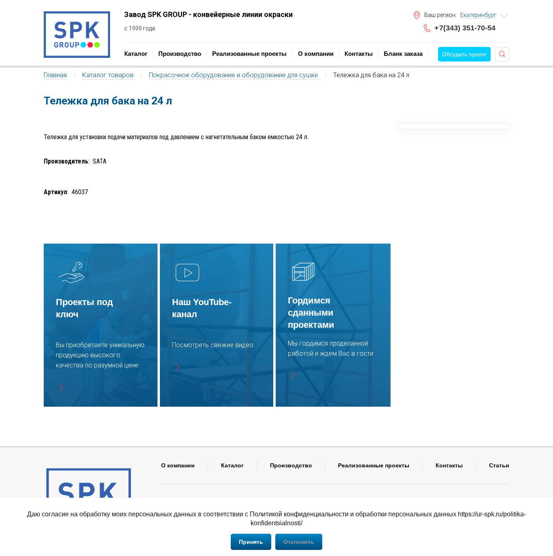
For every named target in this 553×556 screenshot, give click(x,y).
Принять (251, 542)
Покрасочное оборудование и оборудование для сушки (234, 75)
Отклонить (298, 542)
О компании (316, 53)
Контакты (359, 53)
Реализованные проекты (249, 53)
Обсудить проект (464, 54)
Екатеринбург (478, 15)
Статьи (499, 465)
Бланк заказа (403, 53)
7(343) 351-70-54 (465, 28)
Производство (179, 53)
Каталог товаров (108, 75)
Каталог (135, 53)
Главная (55, 75)
